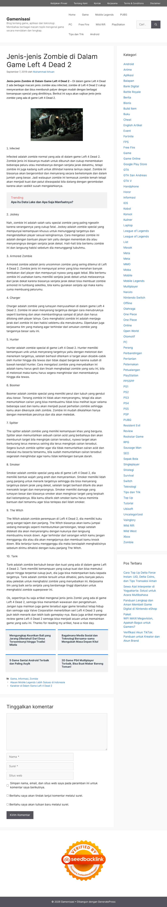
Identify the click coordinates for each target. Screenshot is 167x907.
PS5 (126, 408)
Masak (127, 247)
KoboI (127, 208)
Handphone (131, 186)
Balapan (128, 80)
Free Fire (84, 24)
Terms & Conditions (134, 3)
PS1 (125, 386)
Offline (127, 303)
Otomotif (129, 336)
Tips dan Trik (76, 34)
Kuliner (127, 219)
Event (127, 130)
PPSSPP (128, 381)
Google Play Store (135, 164)
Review (128, 431)
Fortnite (128, 136)
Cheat (127, 119)
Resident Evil (131, 425)
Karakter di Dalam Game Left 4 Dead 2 (31, 685)
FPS (126, 142)
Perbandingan (132, 353)
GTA (126, 169)
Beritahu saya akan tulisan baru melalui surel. (39, 804)
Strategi (128, 470)
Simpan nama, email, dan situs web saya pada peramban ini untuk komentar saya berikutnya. (54, 785)
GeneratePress (106, 901)
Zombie (34, 678)
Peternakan (130, 364)
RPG (126, 442)
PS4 (126, 403)
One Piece (130, 314)
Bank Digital (131, 86)
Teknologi (129, 486)
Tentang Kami (80, 3)
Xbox (126, 536)
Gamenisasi (18, 19)
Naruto (127, 292)
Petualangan (131, 369)
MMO (126, 264)
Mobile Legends (104, 14)
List (125, 242)
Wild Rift (100, 24)
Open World (131, 331)
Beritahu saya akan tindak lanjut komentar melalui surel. (46, 795)
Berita (127, 97)
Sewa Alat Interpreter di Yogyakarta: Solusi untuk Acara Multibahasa (139, 590)
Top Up (128, 497)
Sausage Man (132, 447)
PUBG (123, 14)
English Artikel (132, 125)
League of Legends (136, 231)
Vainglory (129, 520)
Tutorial (128, 503)
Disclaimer (155, 3)
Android (94, 34)
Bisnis (127, 103)
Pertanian (129, 358)
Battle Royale (132, 92)
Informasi (23, 678)
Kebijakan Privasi (59, 3)
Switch (127, 481)
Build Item (130, 108)
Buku (126, 114)
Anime (127, 69)
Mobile (127, 275)
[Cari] (155, 24)
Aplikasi (128, 75)
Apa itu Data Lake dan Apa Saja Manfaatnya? (42, 202)
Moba (127, 269)
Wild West (130, 531)
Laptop (128, 225)
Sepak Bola (130, 458)
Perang (128, 347)
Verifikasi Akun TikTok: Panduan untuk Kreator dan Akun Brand (141, 636)
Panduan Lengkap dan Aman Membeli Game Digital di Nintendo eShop (140, 604)
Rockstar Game (133, 436)
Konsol (127, 214)
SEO (126, 453)
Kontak (97, 3)
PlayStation (118, 24)
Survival (128, 475)
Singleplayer (131, 464)
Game (85, 14)
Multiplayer (130, 286)
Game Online (131, 158)
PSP (126, 414)
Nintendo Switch (134, 297)
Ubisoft (128, 508)
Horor (127, 192)
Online (127, 325)
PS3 (126, 397)
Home (72, 14)
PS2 (126, 392)
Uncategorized (133, 514)
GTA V (127, 180)
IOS (125, 203)
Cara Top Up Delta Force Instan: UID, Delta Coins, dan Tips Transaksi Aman (140, 577)
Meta (126, 253)
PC (70, 24)
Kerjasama (112, 3)
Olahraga (129, 308)
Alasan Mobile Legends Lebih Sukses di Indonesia (37, 682)
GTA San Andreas (135, 175)
